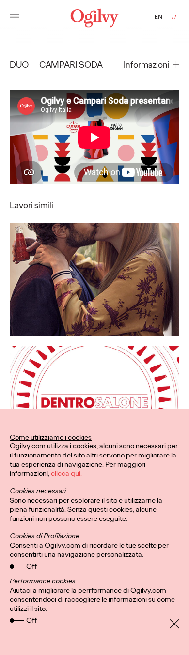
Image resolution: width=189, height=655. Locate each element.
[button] (151, 65)
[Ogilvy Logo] (95, 18)
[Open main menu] (14, 18)
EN (158, 17)
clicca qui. (66, 473)
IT (174, 17)
